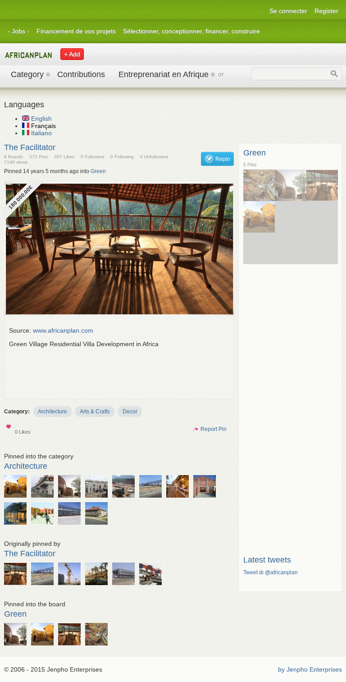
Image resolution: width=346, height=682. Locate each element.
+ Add (72, 54)
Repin (222, 159)
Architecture (52, 411)
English (40, 118)
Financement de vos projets (76, 31)
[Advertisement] (173, 374)
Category (27, 74)
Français (42, 125)
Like (9, 428)
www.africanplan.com (63, 330)
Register (326, 10)
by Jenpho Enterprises (310, 669)
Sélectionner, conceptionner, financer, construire (191, 31)
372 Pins (38, 156)
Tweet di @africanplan (270, 572)
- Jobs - (18, 31)
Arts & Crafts (95, 411)
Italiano (40, 133)
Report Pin (209, 429)
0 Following (122, 156)
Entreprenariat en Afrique (163, 74)
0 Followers (92, 156)
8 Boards (13, 156)
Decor (130, 411)
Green (98, 171)
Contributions (81, 74)
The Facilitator (29, 147)
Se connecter (288, 10)
